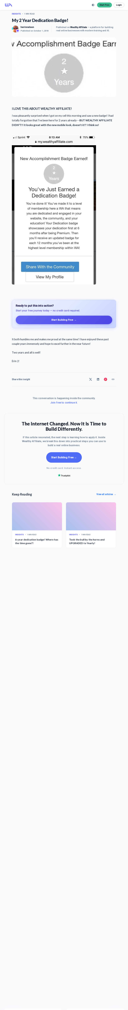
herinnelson (27, 27)
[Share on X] (90, 379)
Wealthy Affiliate (78, 27)
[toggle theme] (93, 4)
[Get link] (113, 379)
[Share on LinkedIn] (98, 379)
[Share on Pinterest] (105, 379)
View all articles (106, 494)
